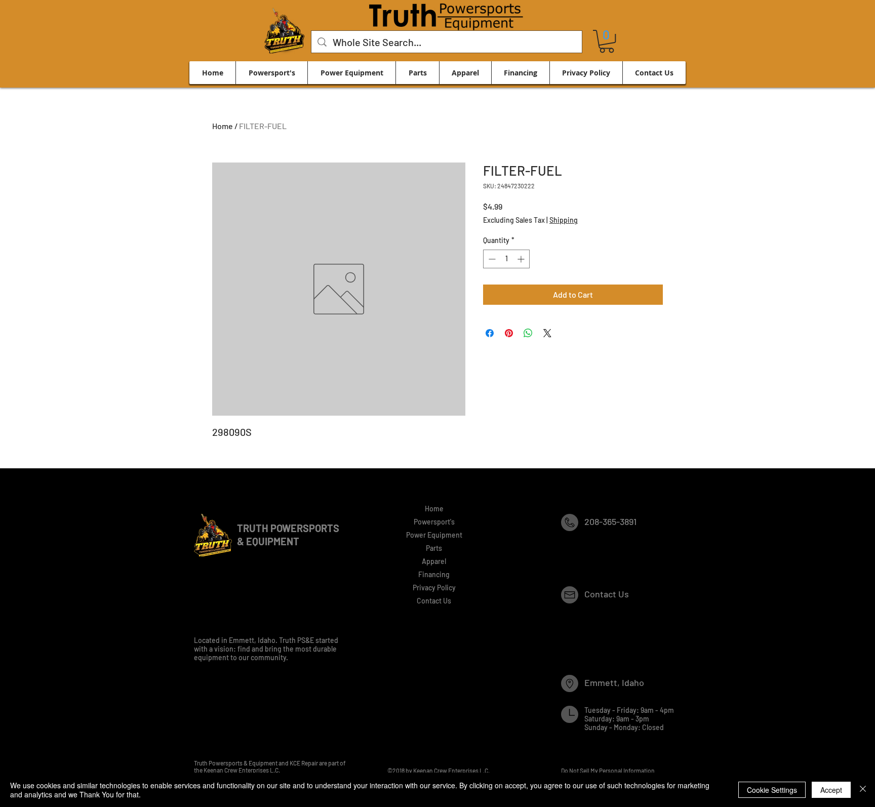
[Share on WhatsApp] (528, 333)
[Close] (863, 790)
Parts (434, 548)
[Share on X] (547, 333)
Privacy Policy (434, 587)
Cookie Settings (772, 790)
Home (222, 126)
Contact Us (434, 600)
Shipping (563, 220)
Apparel (434, 561)
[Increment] (521, 259)
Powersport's (434, 521)
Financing (434, 574)
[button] (606, 41)
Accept (831, 790)
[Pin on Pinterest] (509, 333)
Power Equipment (434, 535)
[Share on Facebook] (490, 333)
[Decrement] (491, 259)
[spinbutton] (506, 259)
